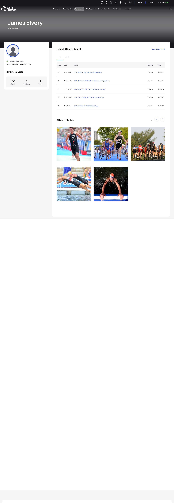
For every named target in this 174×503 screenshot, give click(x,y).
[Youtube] (116, 3)
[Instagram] (101, 3)
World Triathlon (8, 8)
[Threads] (121, 3)
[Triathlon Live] (163, 2)
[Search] (170, 8)
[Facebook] (106, 3)
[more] (74, 145)
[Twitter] (111, 3)
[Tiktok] (125, 3)
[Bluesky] (130, 3)
